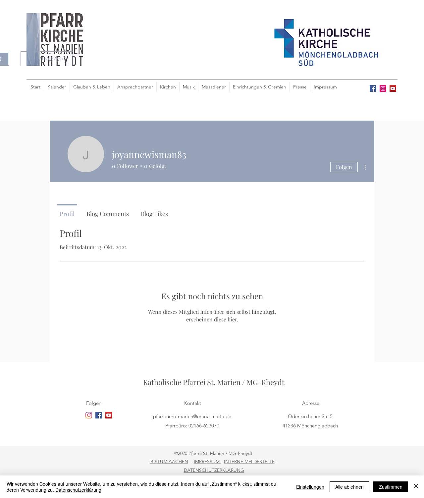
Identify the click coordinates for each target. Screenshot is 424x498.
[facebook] (373, 88)
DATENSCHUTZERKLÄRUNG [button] (214, 470)
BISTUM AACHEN (169, 462)
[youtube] (393, 88)
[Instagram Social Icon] (383, 88)
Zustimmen (390, 486)
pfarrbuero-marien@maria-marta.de (192, 416)
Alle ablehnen (349, 486)
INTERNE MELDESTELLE (249, 462)
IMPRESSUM (207, 462)
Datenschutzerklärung (78, 489)
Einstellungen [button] (310, 486)
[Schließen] (416, 487)
